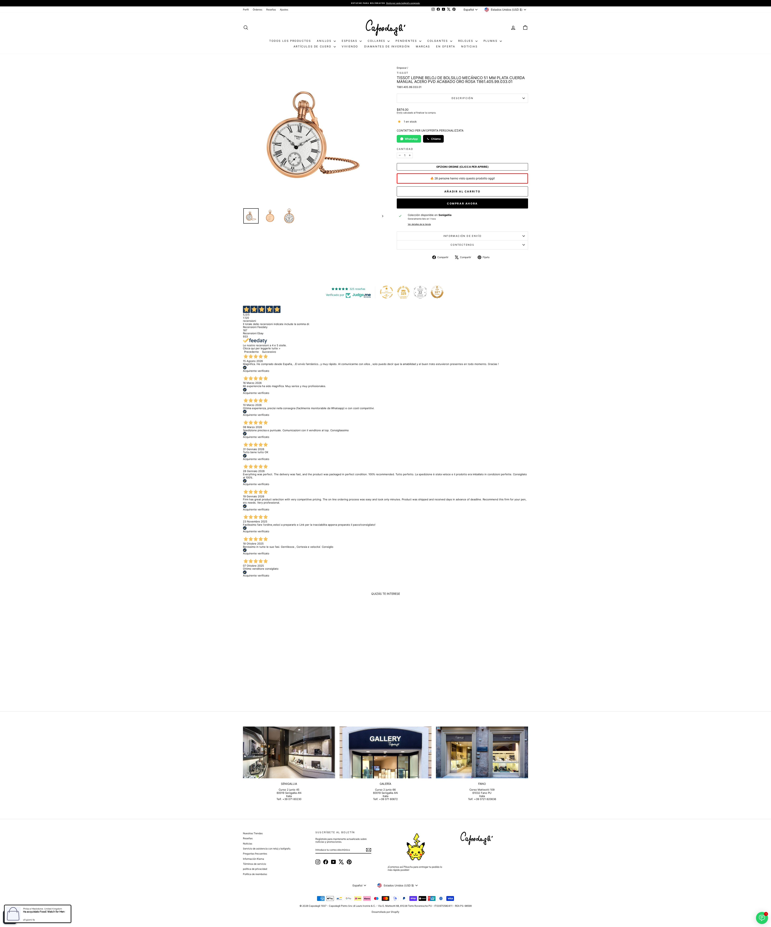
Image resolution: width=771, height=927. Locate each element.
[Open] (10, 917)
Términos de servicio (254, 863)
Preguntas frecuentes (255, 853)
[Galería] (386, 752)
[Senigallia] (289, 752)
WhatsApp (411, 138)
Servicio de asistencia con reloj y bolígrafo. (267, 848)
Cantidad (405, 149)
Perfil (246, 9)
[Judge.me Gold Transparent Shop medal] (386, 292)
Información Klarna (253, 858)
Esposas (350, 40)
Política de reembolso (255, 874)
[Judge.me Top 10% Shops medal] (437, 292)
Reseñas (271, 9)
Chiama (436, 138)
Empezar (402, 67)
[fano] (482, 752)
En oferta (445, 46)
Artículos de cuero (313, 46)
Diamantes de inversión (387, 46)
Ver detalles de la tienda (419, 224)
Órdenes (257, 9)
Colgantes (438, 40)
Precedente (251, 351)
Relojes (466, 40)
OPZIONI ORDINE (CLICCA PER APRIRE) (462, 166)
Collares (377, 40)
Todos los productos (290, 40)
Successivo (269, 351)
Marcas (423, 46)
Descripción (462, 98)
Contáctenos (462, 244)
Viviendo (350, 46)
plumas (491, 40)
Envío (400, 112)
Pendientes (407, 40)
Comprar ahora (462, 203)
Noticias (469, 46)
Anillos (325, 40)
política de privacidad (255, 868)
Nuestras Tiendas (253, 833)
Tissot (402, 72)
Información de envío (462, 235)
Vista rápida (277, 668)
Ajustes (284, 9)
